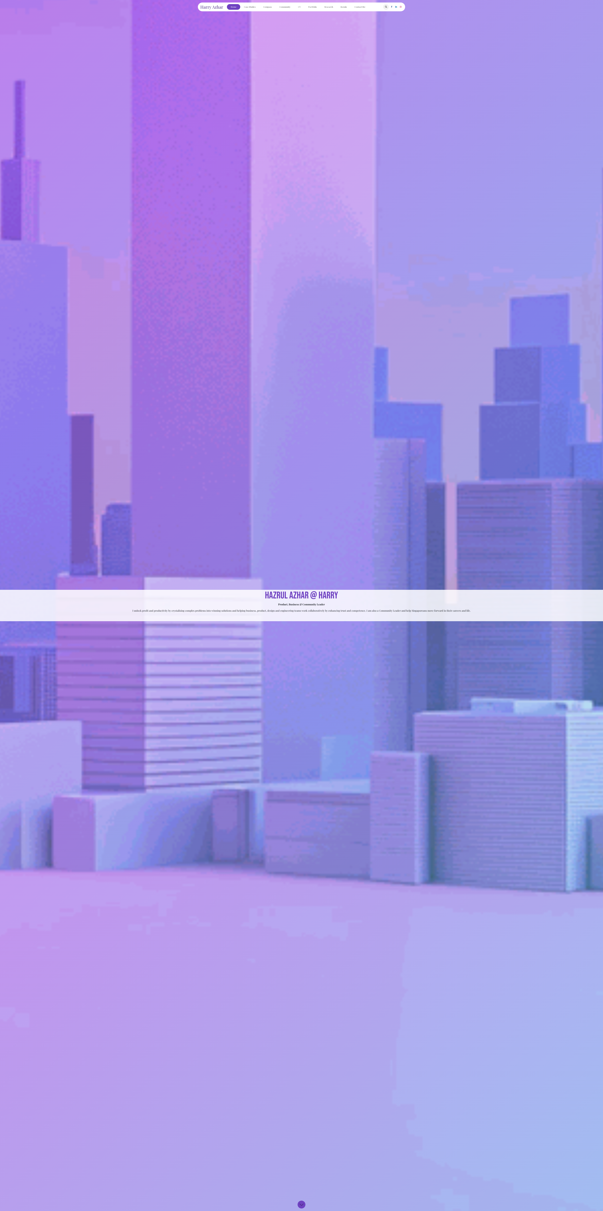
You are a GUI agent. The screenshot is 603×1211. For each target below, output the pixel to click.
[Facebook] (391, 7)
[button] (386, 7)
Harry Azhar (211, 7)
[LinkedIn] (396, 7)
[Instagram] (401, 7)
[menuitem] (233, 7)
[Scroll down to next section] (301, 1204)
